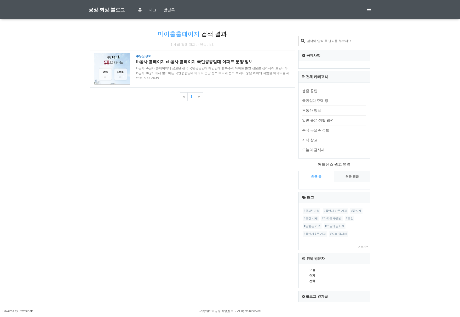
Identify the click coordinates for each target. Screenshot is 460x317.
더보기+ (363, 246)
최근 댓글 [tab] (352, 176)
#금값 (349, 218)
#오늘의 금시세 (335, 226)
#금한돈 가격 (312, 226)
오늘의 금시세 (313, 150)
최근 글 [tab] (316, 176)
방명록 (169, 10)
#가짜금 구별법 (332, 218)
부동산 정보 (311, 110)
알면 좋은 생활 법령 (318, 120)
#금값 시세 (311, 218)
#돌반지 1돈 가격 (315, 233)
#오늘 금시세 (338, 233)
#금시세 (356, 210)
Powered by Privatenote (18, 311)
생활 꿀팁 (309, 91)
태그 (152, 10)
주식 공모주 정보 (315, 130)
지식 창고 (309, 140)
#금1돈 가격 (311, 210)
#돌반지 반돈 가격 (335, 210)
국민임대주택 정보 (317, 101)
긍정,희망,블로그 (107, 9)
